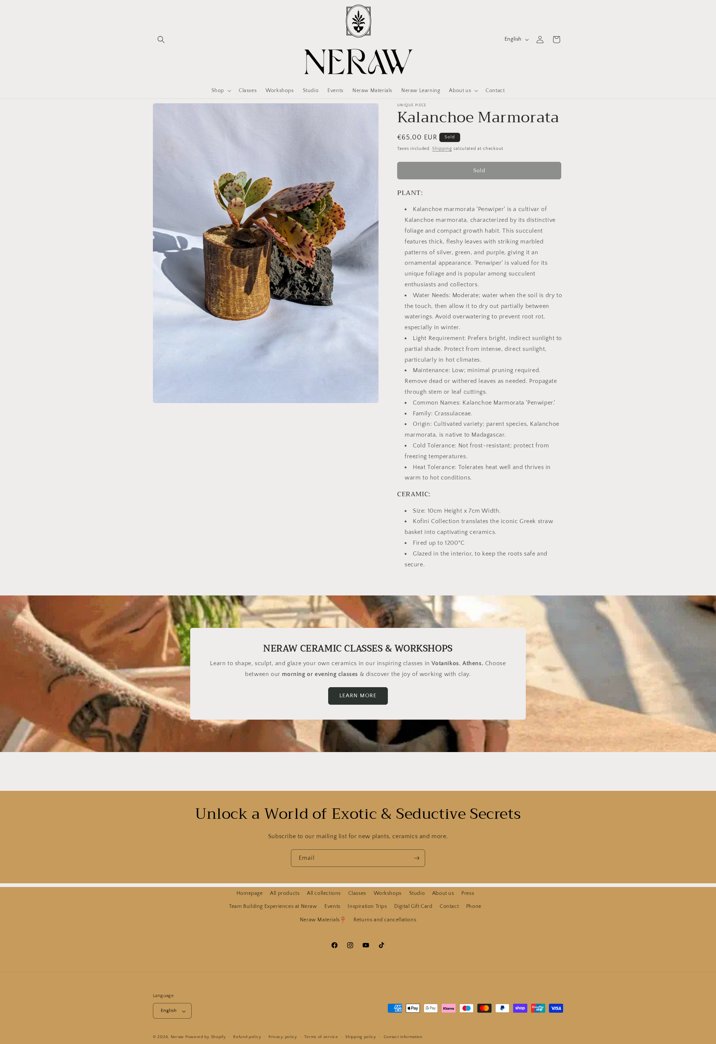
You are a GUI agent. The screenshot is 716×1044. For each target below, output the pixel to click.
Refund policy (247, 1037)
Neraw (177, 1037)
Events (332, 906)
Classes (357, 893)
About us (443, 893)
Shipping (442, 148)
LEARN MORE (358, 696)
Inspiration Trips (367, 906)
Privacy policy (282, 1037)
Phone (473, 906)
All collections (324, 893)
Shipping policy (360, 1037)
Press (467, 893)
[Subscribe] (416, 858)
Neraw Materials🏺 (323, 919)
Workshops (388, 893)
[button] (161, 39)
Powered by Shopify (205, 1037)
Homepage (249, 893)
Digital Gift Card (413, 906)
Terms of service (321, 1037)
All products (284, 893)
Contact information (403, 1037)
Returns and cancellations (385, 919)
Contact (449, 906)
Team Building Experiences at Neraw (273, 906)
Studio (417, 893)
